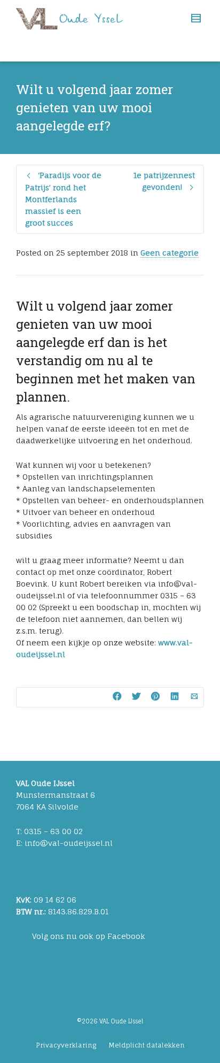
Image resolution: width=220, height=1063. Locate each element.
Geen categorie (169, 252)
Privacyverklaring (66, 1045)
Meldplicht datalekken (146, 1045)
